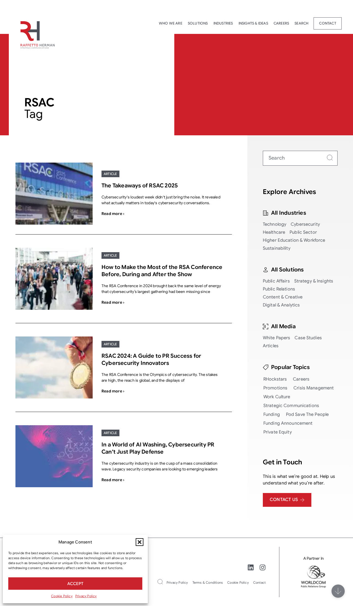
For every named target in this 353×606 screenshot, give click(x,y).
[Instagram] (262, 567)
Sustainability (276, 248)
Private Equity (277, 432)
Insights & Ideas (253, 23)
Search (301, 23)
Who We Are (170, 23)
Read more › (112, 213)
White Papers (276, 338)
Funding (271, 414)
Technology (274, 224)
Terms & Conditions (207, 582)
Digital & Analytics (281, 305)
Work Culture (276, 397)
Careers (281, 23)
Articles (271, 346)
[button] (139, 542)
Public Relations (279, 289)
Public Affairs (276, 281)
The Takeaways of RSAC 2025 (139, 185)
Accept (75, 583)
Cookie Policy (62, 596)
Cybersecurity (305, 224)
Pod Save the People (307, 414)
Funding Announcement (288, 423)
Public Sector (303, 232)
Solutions (198, 23)
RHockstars (275, 379)
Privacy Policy (86, 596)
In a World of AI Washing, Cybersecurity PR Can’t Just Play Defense (157, 448)
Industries (223, 23)
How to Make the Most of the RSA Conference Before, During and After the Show (161, 271)
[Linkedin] (250, 567)
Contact (327, 23)
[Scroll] (338, 591)
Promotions (275, 388)
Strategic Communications (291, 405)
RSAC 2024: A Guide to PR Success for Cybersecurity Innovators (151, 359)
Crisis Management (313, 388)
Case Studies (308, 338)
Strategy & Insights (313, 281)
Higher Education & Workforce (294, 240)
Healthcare (274, 232)
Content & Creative (283, 297)
